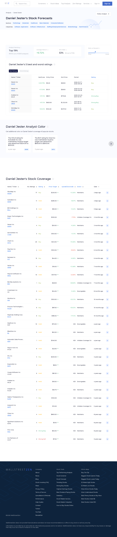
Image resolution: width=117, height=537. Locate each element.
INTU (9, 243)
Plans (37, 486)
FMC (8, 432)
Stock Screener (61, 476)
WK (8, 300)
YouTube (38, 512)
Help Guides (39, 502)
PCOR (9, 308)
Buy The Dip (85, 472)
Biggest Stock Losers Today (90, 479)
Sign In (97, 3)
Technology (16, 23)
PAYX (9, 251)
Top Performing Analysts (64, 472)
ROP (9, 218)
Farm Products (83, 26)
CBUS (13, 103)
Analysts (8, 13)
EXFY (9, 366)
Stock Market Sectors (63, 499)
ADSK (9, 202)
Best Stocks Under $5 (88, 499)
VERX (9, 267)
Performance (39, 499)
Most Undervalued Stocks (89, 492)
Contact (38, 505)
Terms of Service (40, 492)
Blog (36, 479)
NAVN (13, 84)
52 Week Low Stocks (88, 486)
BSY (8, 284)
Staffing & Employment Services (56, 26)
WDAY (13, 110)
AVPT (9, 407)
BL (8, 333)
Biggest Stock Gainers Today (90, 476)
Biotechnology (72, 26)
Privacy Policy (39, 489)
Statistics (59, 495)
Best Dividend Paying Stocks (65, 492)
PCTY (9, 317)
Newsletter (39, 515)
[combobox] (22, 3)
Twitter (37, 509)
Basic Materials (44, 23)
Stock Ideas (54, 3)
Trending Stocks (61, 482)
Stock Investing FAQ (42, 482)
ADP (8, 341)
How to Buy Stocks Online (64, 505)
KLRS (9, 399)
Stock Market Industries (64, 502)
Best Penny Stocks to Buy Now (91, 495)
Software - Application (21, 26)
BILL (9, 210)
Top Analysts (65, 3)
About (37, 472)
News (37, 476)
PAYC (9, 275)
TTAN (9, 234)
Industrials (25, 23)
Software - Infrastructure (37, 26)
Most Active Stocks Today (89, 489)
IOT (8, 259)
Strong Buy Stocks (62, 486)
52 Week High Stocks (88, 482)
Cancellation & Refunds (42, 495)
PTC (8, 358)
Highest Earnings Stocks (64, 489)
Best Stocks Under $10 (88, 502)
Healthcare (34, 23)
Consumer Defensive (57, 23)
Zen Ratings (76, 3)
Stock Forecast (61, 479)
